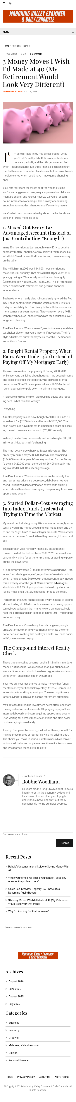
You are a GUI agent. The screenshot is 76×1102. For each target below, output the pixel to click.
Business (14, 1022)
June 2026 (15, 989)
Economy (14, 1030)
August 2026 (16, 981)
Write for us (62, 1077)
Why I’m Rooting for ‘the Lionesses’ (28, 911)
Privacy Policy (26, 1077)
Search (65, 842)
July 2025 (14, 1004)
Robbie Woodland (12, 91)
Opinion (13, 1052)
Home (6, 46)
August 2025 (16, 996)
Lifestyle (14, 1037)
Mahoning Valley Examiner (24, 1045)
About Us (44, 1077)
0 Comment (36, 54)
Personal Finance (21, 46)
